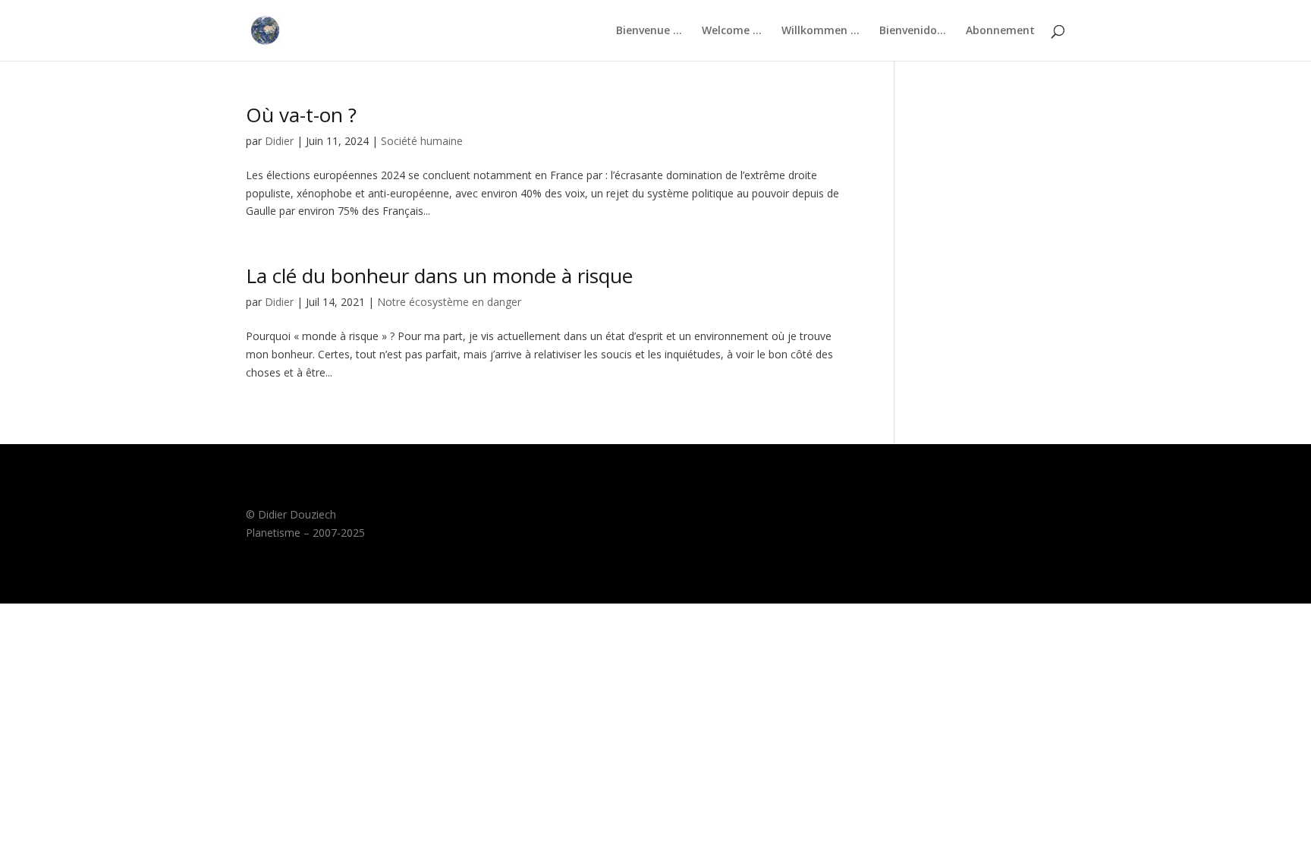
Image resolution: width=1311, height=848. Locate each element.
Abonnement (1000, 31)
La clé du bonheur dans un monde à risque (439, 275)
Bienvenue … (649, 31)
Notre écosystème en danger (449, 302)
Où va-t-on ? (301, 114)
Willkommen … (820, 31)
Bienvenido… (912, 31)
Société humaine (422, 141)
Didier (279, 141)
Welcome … (732, 31)
